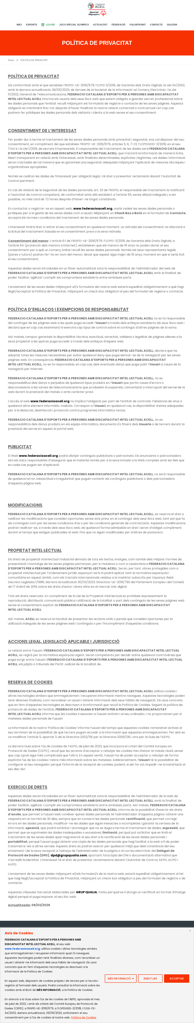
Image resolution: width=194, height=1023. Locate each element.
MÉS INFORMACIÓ (119, 978)
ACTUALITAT (100, 24)
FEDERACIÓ (118, 24)
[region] (97, 975)
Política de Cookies (83, 1017)
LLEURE (50, 24)
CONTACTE (156, 24)
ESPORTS (31, 24)
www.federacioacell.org (22, 949)
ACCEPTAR (177, 978)
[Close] (190, 930)
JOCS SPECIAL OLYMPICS (74, 24)
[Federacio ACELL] (97, 9)
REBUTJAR (150, 978)
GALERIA (172, 24)
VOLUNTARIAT (137, 24)
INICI (19, 24)
